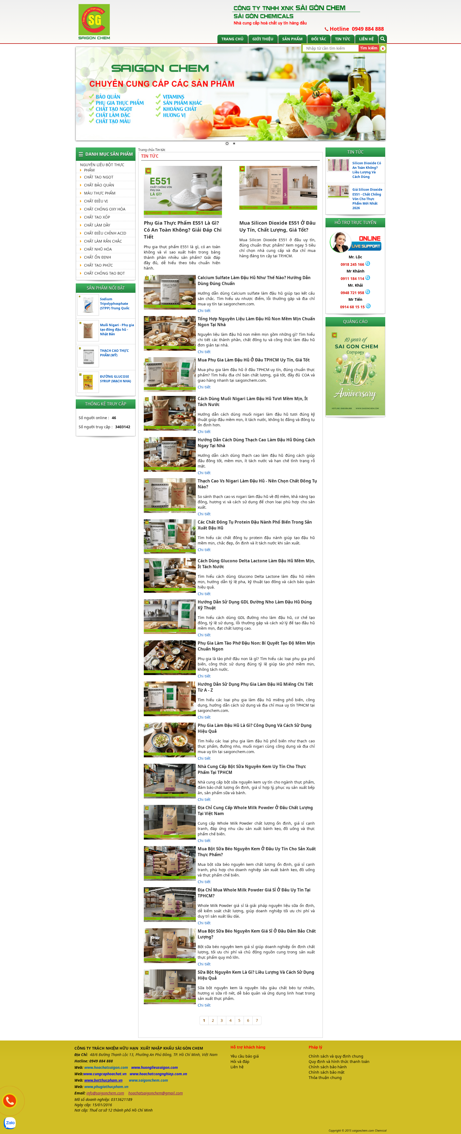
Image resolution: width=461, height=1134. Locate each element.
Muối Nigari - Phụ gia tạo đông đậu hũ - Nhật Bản (117, 329)
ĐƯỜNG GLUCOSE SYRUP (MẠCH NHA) (115, 378)
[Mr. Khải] (367, 292)
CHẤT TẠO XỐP (97, 217)
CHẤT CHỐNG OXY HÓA (104, 209)
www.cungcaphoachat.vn (104, 1073)
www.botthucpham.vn (103, 1080)
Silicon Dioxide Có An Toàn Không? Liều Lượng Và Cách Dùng (366, 170)
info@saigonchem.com (105, 1093)
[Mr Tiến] (368, 306)
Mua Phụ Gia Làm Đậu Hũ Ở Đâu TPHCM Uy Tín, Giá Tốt (254, 360)
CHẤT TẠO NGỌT (98, 177)
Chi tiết (204, 310)
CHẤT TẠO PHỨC (98, 265)
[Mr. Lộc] (367, 264)
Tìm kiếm (368, 47)
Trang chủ (232, 38)
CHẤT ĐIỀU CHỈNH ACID (105, 233)
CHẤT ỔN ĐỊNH (97, 257)
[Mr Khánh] (367, 278)
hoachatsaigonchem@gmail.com (155, 1093)
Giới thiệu (262, 38)
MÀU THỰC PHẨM (100, 193)
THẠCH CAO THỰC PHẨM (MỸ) (114, 352)
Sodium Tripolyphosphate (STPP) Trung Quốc (114, 303)
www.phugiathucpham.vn (106, 1086)
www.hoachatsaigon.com (106, 1067)
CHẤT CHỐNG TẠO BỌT (104, 273)
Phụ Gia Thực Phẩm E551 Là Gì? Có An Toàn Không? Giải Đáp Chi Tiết (183, 230)
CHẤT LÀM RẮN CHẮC (103, 241)
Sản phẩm (292, 38)
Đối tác (318, 38)
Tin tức (342, 38)
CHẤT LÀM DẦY (97, 225)
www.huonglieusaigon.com (154, 1067)
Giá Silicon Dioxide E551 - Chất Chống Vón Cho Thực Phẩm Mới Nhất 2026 (367, 198)
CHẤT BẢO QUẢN (99, 185)
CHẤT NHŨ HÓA (98, 249)
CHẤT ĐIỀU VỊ (96, 201)
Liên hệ (366, 38)
